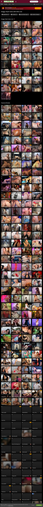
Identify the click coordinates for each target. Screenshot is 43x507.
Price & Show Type (24, 14)
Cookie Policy (10, 505)
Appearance (5, 14)
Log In (40, 1)
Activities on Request (35, 14)
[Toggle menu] (1, 1)
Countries (14, 14)
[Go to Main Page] (8, 1)
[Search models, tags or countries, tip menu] (41, 4)
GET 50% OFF (37, 8)
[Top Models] (15, 1)
